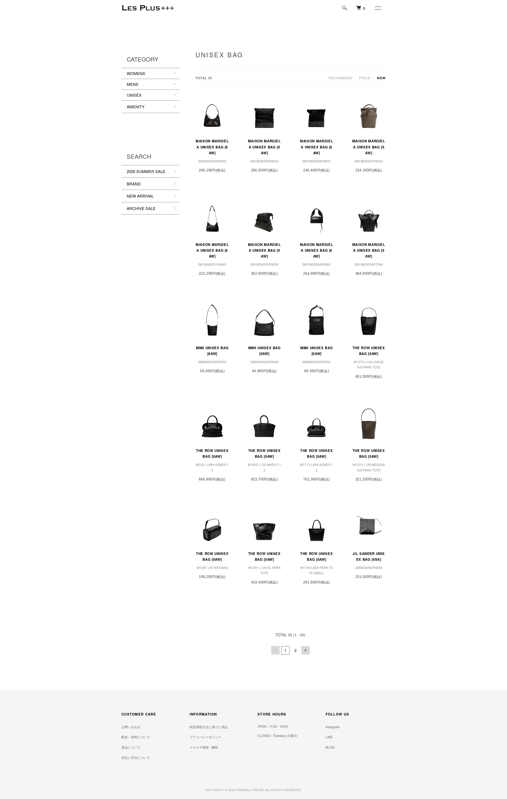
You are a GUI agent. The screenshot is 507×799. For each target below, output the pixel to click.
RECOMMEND (340, 78)
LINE (329, 737)
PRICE (364, 78)
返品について (130, 747)
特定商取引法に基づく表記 (209, 727)
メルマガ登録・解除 (204, 747)
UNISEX (134, 95)
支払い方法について (135, 757)
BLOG (330, 747)
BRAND (134, 183)
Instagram (333, 727)
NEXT (305, 650)
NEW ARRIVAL (140, 196)
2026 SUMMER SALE (146, 171)
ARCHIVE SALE (141, 208)
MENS (132, 84)
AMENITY (135, 106)
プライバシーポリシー (205, 737)
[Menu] (378, 8)
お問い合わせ (130, 727)
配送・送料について (135, 737)
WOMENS (136, 73)
